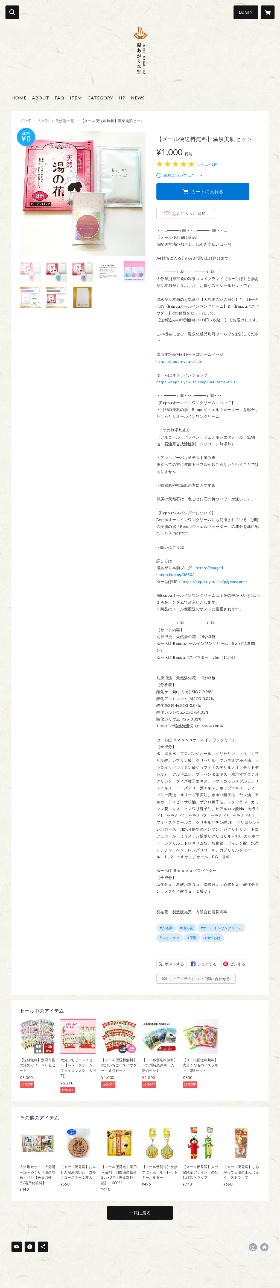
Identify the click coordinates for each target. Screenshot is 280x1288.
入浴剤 (43, 121)
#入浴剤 (166, 928)
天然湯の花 (65, 121)
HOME (19, 97)
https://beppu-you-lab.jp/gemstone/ (214, 581)
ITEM (76, 97)
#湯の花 (186, 928)
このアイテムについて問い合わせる (199, 978)
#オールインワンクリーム (221, 928)
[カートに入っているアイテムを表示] (268, 12)
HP (122, 97)
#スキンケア (170, 938)
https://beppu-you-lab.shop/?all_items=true (196, 382)
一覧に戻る (140, 1212)
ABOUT (40, 97)
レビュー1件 (207, 164)
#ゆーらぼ (212, 938)
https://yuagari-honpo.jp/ (264, 1247)
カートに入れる (207, 191)
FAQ (59, 97)
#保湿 (192, 938)
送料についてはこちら (183, 175)
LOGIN (246, 12)
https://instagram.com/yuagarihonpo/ (253, 1247)
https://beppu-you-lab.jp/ (179, 361)
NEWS (138, 97)
